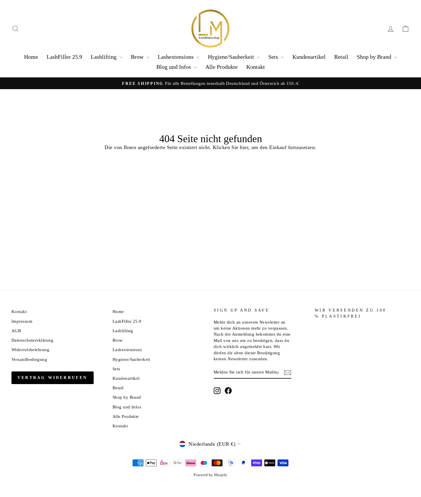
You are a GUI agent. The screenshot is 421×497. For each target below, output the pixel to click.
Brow (138, 57)
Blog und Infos (174, 67)
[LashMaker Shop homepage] (210, 29)
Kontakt (255, 67)
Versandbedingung (29, 359)
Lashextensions (176, 57)
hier (244, 147)
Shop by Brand (375, 57)
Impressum (21, 321)
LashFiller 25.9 (64, 57)
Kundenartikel (309, 57)
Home (31, 57)
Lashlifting (104, 57)
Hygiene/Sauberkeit (231, 57)
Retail (341, 57)
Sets (274, 57)
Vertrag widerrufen (52, 377)
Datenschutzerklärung (32, 340)
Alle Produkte (221, 67)
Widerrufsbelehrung (30, 349)
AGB (16, 330)
